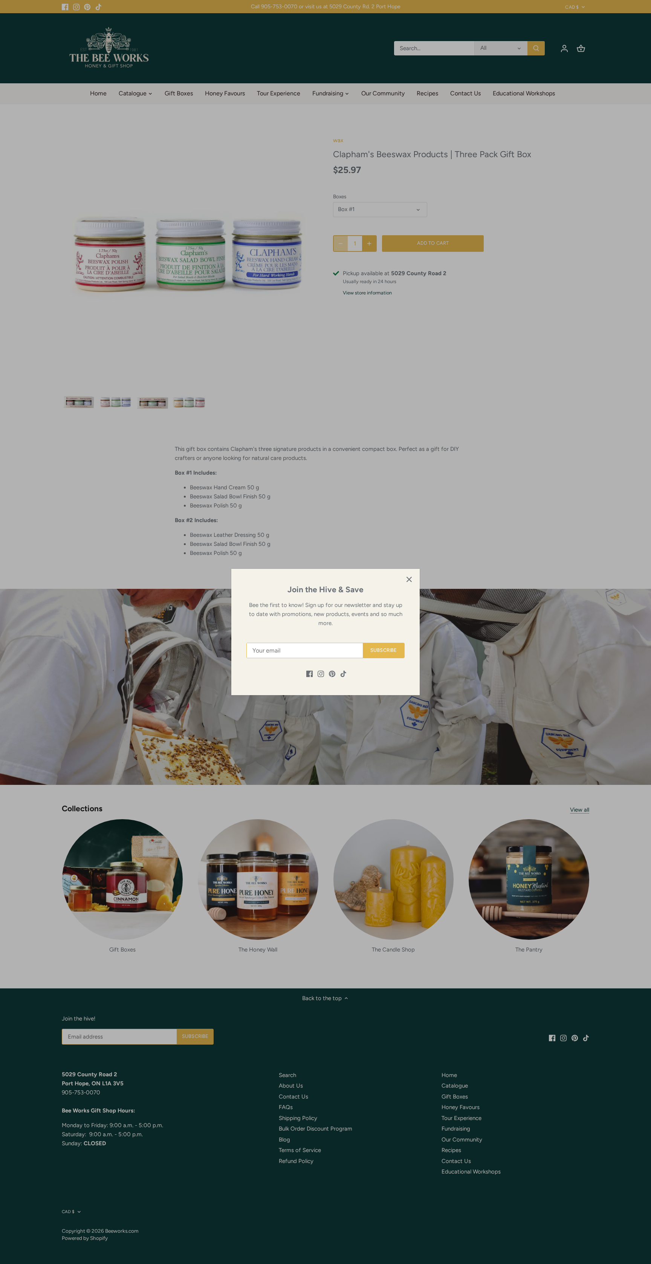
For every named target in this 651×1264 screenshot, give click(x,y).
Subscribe (383, 650)
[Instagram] (321, 673)
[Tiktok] (343, 673)
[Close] (409, 579)
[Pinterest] (332, 673)
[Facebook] (309, 673)
